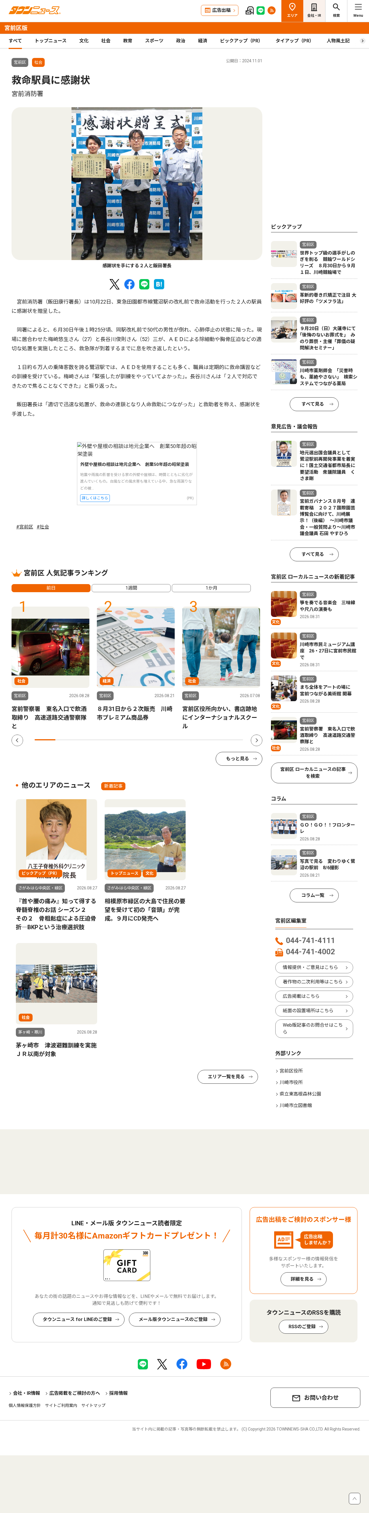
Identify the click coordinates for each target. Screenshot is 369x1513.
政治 (180, 41)
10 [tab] (232, 739)
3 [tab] (86, 739)
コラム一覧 (312, 895)
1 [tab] (45, 739)
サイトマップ (93, 1405)
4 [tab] (107, 739)
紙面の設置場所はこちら (308, 1010)
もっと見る (237, 758)
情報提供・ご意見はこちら (310, 967)
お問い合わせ (321, 1397)
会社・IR (314, 16)
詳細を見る (302, 1279)
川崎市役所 (291, 1082)
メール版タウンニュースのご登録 (173, 1319)
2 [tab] (65, 739)
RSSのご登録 (302, 1326)
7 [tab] (170, 739)
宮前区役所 (291, 1071)
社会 (105, 41)
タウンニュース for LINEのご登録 (77, 1319)
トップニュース (51, 41)
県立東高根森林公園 (300, 1094)
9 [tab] (211, 739)
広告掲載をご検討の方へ (74, 1393)
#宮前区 (24, 527)
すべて (15, 41)
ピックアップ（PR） (241, 41)
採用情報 (118, 1393)
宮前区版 (15, 28)
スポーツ (154, 41)
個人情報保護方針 (25, 1405)
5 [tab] (128, 739)
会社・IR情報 (26, 1393)
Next (256, 740)
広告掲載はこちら (301, 996)
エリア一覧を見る (226, 1076)
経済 (202, 41)
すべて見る (313, 404)
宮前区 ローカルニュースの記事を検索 (313, 773)
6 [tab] (149, 739)
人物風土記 (338, 41)
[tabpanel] (137, 188)
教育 (127, 41)
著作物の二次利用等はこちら (313, 982)
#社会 (43, 527)
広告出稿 (221, 10)
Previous (17, 740)
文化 (84, 41)
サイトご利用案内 (61, 1405)
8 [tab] (190, 739)
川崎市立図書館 (296, 1105)
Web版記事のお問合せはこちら (313, 1028)
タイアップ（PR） (295, 41)
